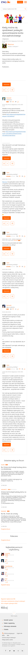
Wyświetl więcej (5, 585)
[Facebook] (5, 651)
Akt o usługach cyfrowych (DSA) (9, 603)
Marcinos (11, 44)
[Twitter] (10, 651)
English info (19, 633)
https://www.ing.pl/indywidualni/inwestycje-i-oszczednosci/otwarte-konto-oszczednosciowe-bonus (14, 133)
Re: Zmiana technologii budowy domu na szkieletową (14, 468)
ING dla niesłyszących (9, 633)
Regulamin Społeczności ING (8, 599)
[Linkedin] (22, 651)
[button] (4, 90)
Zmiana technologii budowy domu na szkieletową (13, 493)
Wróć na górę (14, 616)
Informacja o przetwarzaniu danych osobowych (13, 601)
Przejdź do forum (5, 529)
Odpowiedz (6, 84)
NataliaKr (8, 98)
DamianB (8, 305)
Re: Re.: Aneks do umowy (9, 514)
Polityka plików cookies (7, 639)
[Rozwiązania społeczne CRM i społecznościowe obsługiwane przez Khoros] (4, 607)
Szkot (7, 172)
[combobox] (14, 9)
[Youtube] (14, 651)
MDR (8, 635)
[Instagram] (18, 651)
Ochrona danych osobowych (9, 637)
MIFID (3, 635)
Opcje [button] (12, 90)
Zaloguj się (20, 2)
